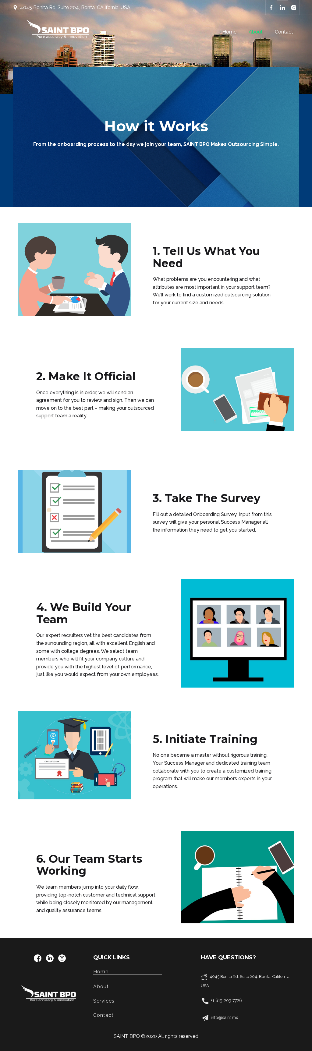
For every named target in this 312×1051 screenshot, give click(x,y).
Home (229, 32)
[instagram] (62, 958)
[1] (49, 995)
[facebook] (37, 958)
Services (127, 1001)
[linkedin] (50, 958)
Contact (284, 32)
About (256, 32)
